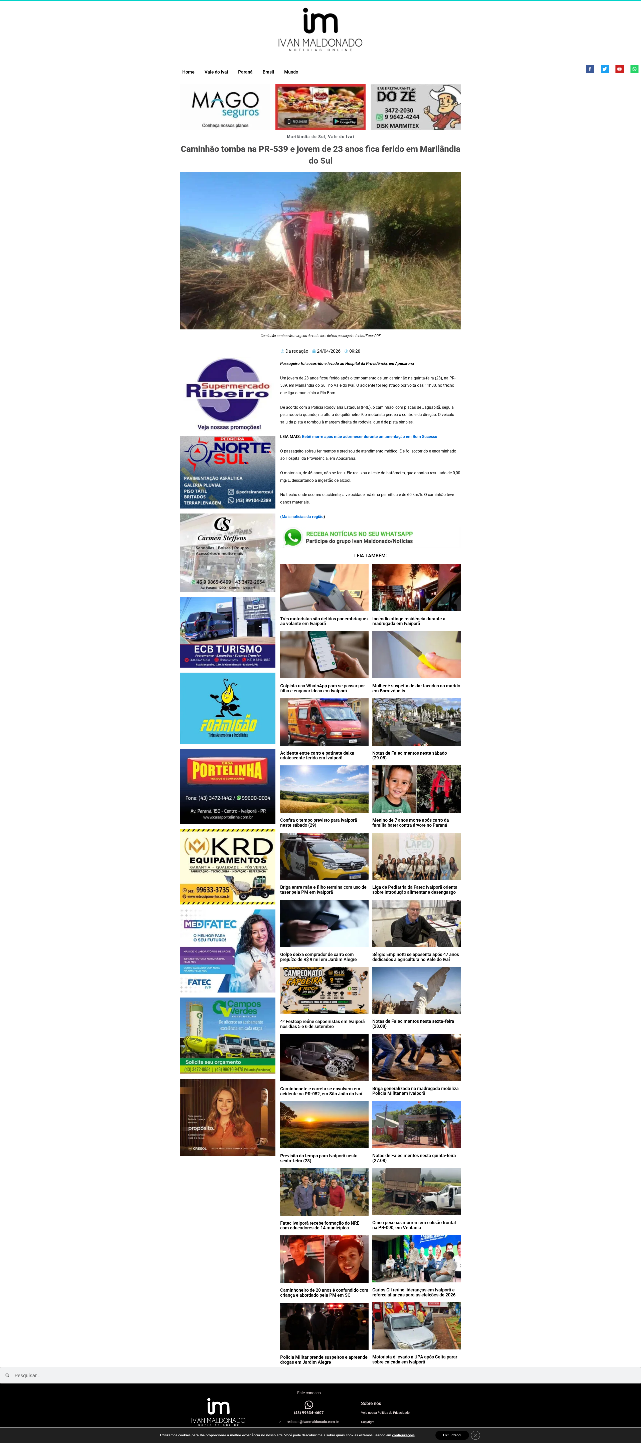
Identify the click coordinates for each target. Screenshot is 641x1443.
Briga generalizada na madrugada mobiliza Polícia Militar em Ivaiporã (415, 1091)
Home (188, 72)
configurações (403, 1435)
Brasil (268, 72)
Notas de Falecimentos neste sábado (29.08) (409, 755)
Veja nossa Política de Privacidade (385, 1412)
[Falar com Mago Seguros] (225, 107)
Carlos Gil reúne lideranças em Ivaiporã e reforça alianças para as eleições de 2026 (413, 1292)
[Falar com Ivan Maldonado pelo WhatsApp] (309, 1405)
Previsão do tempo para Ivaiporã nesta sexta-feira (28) (319, 1158)
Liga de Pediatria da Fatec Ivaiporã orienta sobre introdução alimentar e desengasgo (414, 889)
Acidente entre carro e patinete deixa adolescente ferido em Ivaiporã (317, 755)
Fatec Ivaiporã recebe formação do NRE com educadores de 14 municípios (319, 1225)
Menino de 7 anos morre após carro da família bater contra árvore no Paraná (410, 822)
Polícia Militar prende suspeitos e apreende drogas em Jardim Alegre (324, 1359)
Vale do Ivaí (216, 72)
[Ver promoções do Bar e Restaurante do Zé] (416, 107)
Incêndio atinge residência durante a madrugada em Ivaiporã (408, 621)
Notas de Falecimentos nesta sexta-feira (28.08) (413, 1024)
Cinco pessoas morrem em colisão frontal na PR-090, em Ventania (414, 1225)
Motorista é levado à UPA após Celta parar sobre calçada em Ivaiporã (414, 1359)
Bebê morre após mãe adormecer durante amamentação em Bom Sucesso (369, 436)
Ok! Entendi (452, 1435)
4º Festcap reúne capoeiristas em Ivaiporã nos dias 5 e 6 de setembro (322, 1024)
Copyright (367, 1422)
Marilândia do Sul (306, 136)
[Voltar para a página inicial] (320, 29)
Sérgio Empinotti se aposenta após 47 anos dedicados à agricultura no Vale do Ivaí (415, 957)
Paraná (245, 72)
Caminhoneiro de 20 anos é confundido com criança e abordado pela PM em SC (324, 1292)
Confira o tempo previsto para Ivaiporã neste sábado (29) (318, 822)
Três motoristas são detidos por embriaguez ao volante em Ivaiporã (324, 621)
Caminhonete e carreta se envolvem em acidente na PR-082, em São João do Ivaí (321, 1091)
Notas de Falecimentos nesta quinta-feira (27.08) (414, 1158)
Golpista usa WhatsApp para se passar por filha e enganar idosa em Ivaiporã (322, 688)
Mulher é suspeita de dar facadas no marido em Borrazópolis (416, 688)
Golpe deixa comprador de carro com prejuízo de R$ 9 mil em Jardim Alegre (318, 957)
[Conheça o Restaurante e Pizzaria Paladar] (320, 107)
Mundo (291, 72)
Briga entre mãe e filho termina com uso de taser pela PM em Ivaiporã (323, 889)
